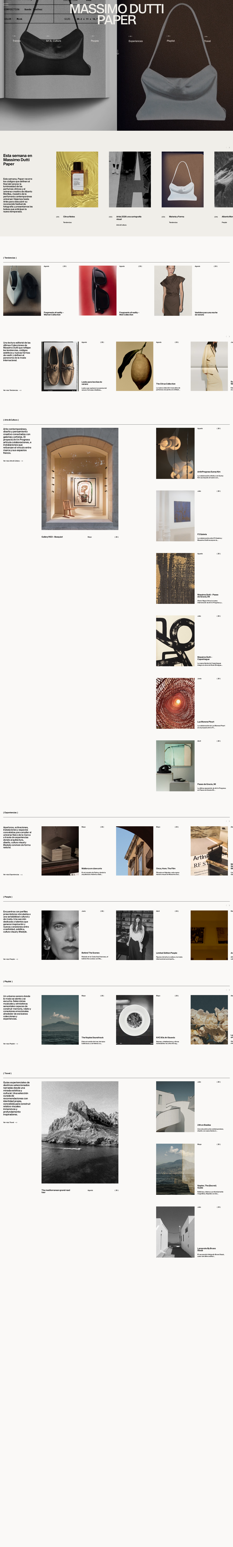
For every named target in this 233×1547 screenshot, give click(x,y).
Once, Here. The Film (165, 869)
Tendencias (9, 258)
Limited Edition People (166, 953)
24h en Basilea (204, 1125)
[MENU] (5, 4)
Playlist (7, 981)
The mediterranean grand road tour (56, 1191)
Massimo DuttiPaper (116, 14)
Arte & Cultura (10, 420)
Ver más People (9, 959)
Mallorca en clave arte (92, 869)
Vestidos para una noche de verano (206, 314)
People (7, 897)
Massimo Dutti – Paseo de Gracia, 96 (207, 596)
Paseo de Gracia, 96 (206, 784)
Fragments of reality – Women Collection (54, 314)
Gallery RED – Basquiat (52, 537)
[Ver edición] (118, 52)
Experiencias (10, 812)
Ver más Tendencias (10, 390)
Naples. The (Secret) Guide (206, 1187)
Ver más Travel (8, 1122)
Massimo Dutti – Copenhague (204, 658)
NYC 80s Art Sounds (165, 1038)
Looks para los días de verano (92, 383)
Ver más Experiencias (11, 875)
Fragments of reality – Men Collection (129, 314)
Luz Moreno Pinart (205, 722)
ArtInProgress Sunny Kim (208, 472)
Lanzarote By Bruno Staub (206, 1249)
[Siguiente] (229, 147)
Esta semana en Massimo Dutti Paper (17, 159)
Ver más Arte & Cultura (11, 461)
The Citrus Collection (165, 384)
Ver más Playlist (9, 1044)
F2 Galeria (202, 534)
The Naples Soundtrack (93, 1038)
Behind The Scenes (90, 953)
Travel (7, 1073)
